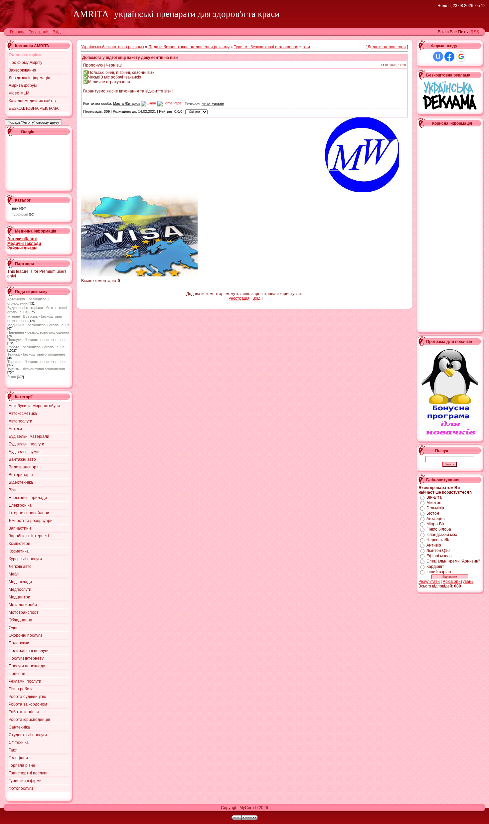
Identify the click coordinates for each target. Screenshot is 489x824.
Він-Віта (434, 497)
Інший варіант (439, 572)
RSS (475, 32)
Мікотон (433, 502)
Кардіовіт (435, 566)
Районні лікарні (22, 248)
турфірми (20, 214)
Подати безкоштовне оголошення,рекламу (189, 47)
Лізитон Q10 (438, 550)
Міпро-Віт (435, 524)
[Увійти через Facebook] (449, 57)
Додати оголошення (387, 47)
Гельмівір (435, 508)
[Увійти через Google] (461, 56)
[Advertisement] (37, 162)
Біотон (432, 513)
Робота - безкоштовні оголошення (36, 347)
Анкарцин (435, 518)
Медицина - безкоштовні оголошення (38, 325)
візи (15, 208)
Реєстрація (39, 32)
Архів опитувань (458, 581)
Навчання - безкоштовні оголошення (38, 332)
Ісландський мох (441, 534)
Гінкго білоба (438, 529)
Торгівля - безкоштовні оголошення (37, 362)
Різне (11, 377)
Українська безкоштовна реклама (112, 47)
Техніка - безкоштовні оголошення (36, 354)
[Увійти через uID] (438, 57)
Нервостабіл (438, 540)
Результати (429, 581)
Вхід (57, 32)
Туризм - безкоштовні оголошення (36, 369)
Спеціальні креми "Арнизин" (453, 561)
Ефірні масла (439, 556)
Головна (18, 32)
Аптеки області (22, 239)
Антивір (433, 545)
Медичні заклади (24, 243)
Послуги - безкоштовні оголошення (37, 340)
